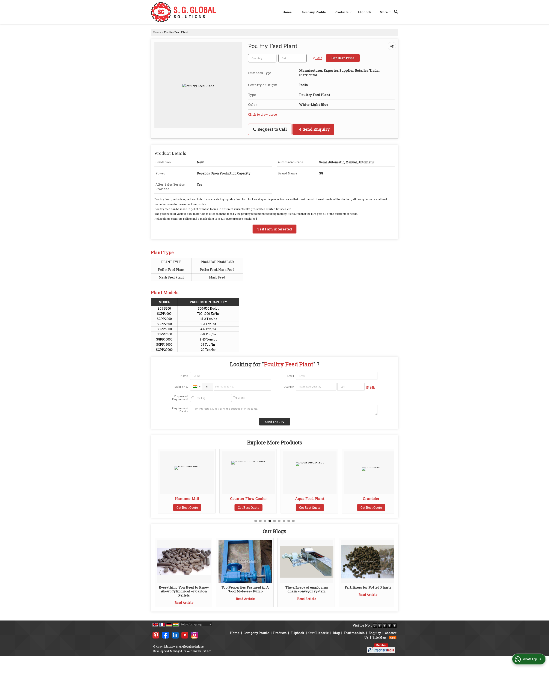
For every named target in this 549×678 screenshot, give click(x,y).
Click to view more (262, 114)
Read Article (184, 599)
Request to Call (271, 129)
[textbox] (292, 58)
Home (287, 12)
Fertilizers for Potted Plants (306, 587)
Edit (318, 58)
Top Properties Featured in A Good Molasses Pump (184, 589)
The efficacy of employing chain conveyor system (245, 589)
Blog (336, 633)
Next (388, 572)
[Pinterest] (155, 635)
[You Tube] (184, 635)
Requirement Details (180, 410)
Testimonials (354, 633)
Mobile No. (181, 387)
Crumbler (368, 498)
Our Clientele (318, 633)
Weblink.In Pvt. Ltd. (199, 651)
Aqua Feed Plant (306, 498)
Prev (160, 572)
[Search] (395, 11)
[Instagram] (194, 635)
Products (341, 12)
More (384, 12)
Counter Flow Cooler (245, 498)
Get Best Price (343, 58)
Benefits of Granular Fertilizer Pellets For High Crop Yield (368, 589)
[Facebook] (165, 635)
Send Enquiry (316, 129)
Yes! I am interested (274, 229)
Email (290, 376)
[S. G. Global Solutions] (183, 12)
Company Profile (313, 12)
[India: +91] (196, 386)
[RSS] (393, 637)
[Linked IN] (175, 635)
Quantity (289, 387)
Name (184, 376)
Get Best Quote (184, 507)
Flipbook (364, 12)
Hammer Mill (184, 498)
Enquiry (375, 633)
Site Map (379, 637)
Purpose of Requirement (180, 398)
